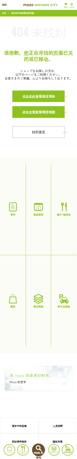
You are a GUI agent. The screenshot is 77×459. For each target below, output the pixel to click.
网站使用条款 (19, 441)
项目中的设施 (19, 425)
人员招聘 (58, 425)
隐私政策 (58, 441)
